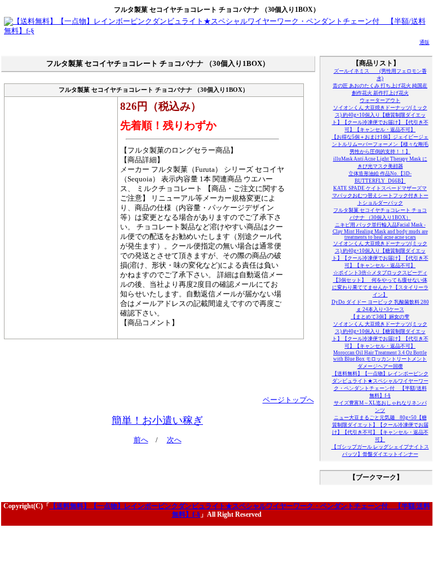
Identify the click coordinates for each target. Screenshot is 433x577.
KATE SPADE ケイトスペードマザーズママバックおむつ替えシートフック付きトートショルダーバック (380, 195)
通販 (424, 42)
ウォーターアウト (380, 100)
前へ (141, 440)
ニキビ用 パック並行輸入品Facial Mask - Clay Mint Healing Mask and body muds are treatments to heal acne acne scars (380, 231)
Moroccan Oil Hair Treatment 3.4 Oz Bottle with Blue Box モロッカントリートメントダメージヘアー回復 (380, 359)
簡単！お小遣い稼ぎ (157, 420)
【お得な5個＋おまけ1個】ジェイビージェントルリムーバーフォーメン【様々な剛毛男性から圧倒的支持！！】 (380, 144)
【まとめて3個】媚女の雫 (380, 316)
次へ (174, 440)
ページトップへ (288, 400)
